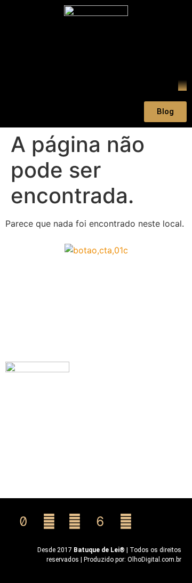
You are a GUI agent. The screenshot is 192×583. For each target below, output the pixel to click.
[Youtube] (74, 521)
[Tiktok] (23, 521)
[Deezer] (100, 521)
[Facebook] (126, 521)
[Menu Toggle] (182, 85)
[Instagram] (49, 521)
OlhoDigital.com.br (154, 559)
